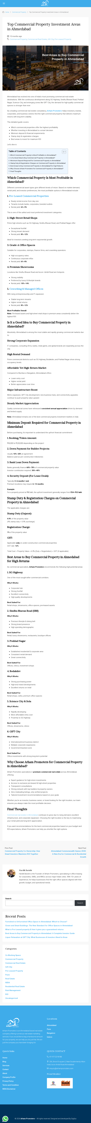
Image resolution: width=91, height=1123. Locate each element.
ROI (6, 994)
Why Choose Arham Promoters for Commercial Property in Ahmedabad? (37, 169)
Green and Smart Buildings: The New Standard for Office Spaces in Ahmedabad (39, 926)
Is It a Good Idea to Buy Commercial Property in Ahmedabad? (32, 158)
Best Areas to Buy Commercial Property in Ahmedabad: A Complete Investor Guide (40, 933)
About (4, 1073)
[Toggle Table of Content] (63, 152)
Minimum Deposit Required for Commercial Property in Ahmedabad (35, 160)
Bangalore (51, 1033)
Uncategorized (11, 998)
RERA (7, 983)
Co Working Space (13, 955)
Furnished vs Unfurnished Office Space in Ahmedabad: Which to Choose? (36, 922)
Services (5, 1065)
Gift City (51, 39)
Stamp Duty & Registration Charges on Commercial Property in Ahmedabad (38, 163)
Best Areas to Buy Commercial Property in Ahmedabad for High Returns (36, 166)
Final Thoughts (15, 171)
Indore (49, 1037)
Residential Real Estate (15, 986)
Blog (4, 1062)
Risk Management (12, 990)
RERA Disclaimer (9, 1089)
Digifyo (73, 1119)
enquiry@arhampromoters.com (61, 1068)
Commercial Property (19, 12)
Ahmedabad (51, 1025)
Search (8, 899)
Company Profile (8, 1077)
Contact (5, 1069)
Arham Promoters (54, 111)
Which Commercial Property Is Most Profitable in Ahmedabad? (33, 155)
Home (7, 12)
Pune (7, 975)
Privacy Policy (8, 1081)
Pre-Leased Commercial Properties (29, 195)
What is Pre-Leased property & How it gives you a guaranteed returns (34, 929)
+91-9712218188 (55, 1057)
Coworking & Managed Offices (26, 288)
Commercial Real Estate (37, 39)
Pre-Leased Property (63, 39)
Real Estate (10, 979)
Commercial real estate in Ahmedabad (22, 815)
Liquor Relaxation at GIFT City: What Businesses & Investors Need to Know (36, 937)
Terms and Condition (10, 1085)
